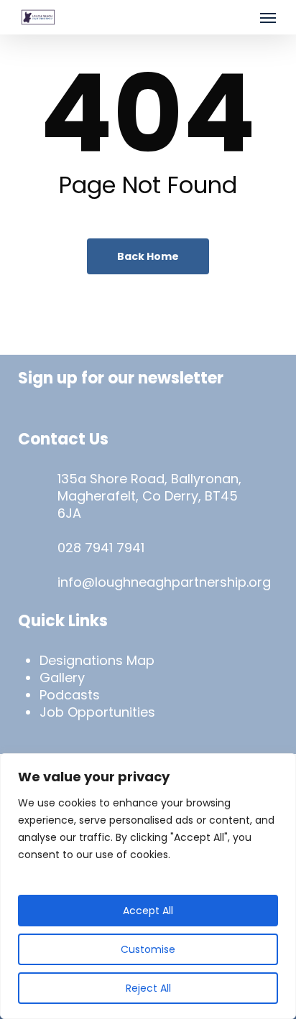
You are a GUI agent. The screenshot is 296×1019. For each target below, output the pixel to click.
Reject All (148, 988)
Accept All (148, 910)
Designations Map (97, 660)
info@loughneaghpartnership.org (164, 582)
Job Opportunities (97, 712)
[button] (268, 17)
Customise (148, 949)
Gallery (62, 678)
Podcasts (70, 695)
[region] (148, 886)
